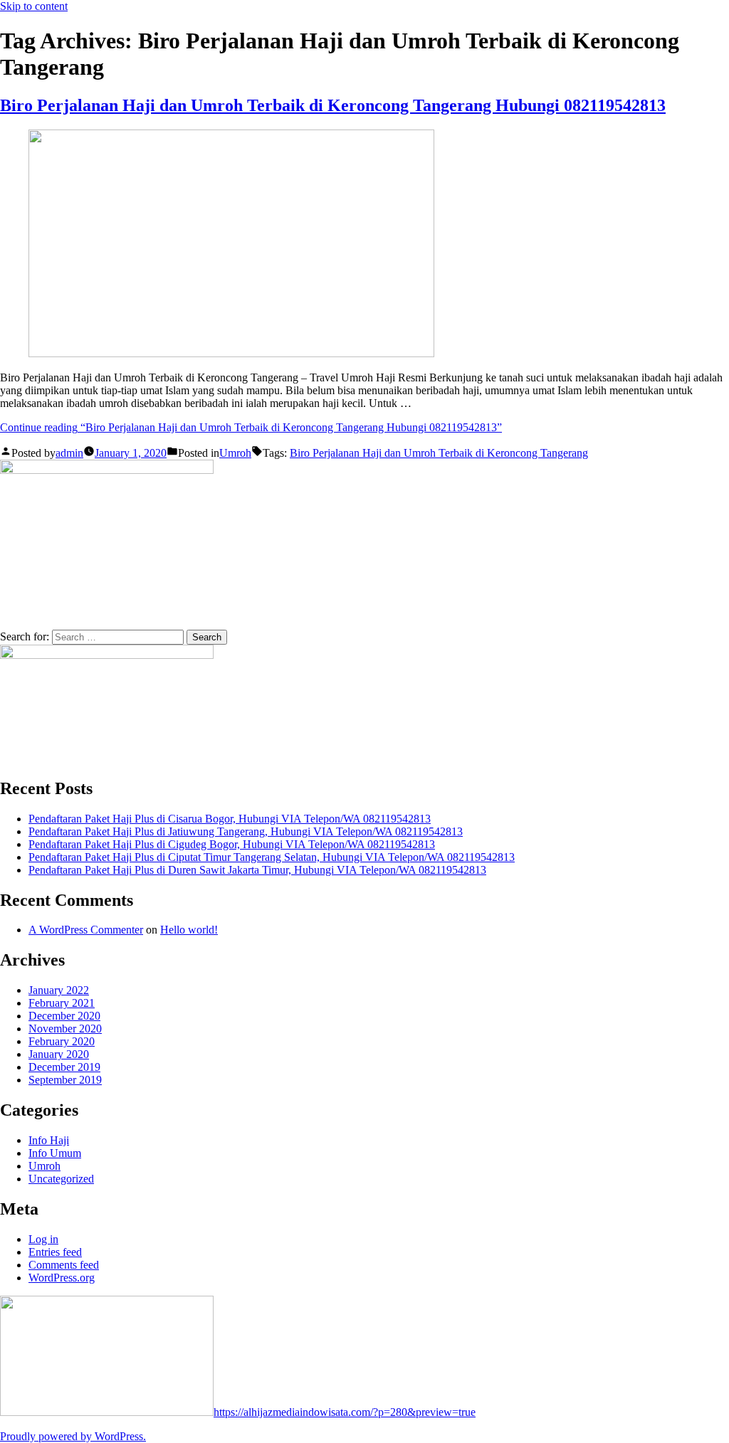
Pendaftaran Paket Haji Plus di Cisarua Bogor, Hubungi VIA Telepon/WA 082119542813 (229, 819)
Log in (43, 1239)
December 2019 (64, 1067)
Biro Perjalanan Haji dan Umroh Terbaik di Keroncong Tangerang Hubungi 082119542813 (333, 105)
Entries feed (55, 1252)
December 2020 (64, 1016)
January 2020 (58, 1054)
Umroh (235, 453)
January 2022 (58, 990)
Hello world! (189, 930)
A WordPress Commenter (85, 930)
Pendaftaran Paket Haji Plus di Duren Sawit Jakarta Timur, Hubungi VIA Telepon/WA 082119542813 (257, 870)
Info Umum (54, 1153)
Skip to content (34, 6)
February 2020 (61, 1041)
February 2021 (61, 1003)
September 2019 (65, 1080)
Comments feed (63, 1265)
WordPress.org (61, 1278)
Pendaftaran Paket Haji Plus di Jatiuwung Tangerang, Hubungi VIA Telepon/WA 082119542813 (245, 831)
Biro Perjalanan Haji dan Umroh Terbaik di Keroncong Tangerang (439, 453)
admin (69, 453)
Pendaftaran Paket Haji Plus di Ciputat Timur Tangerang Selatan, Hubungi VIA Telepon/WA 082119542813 (271, 857)
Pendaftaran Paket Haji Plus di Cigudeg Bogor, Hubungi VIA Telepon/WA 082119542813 (231, 844)
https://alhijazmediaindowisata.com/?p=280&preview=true (345, 1412)
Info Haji (48, 1140)
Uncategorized (61, 1179)
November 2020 (65, 1028)
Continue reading (251, 427)
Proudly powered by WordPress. (73, 1436)
